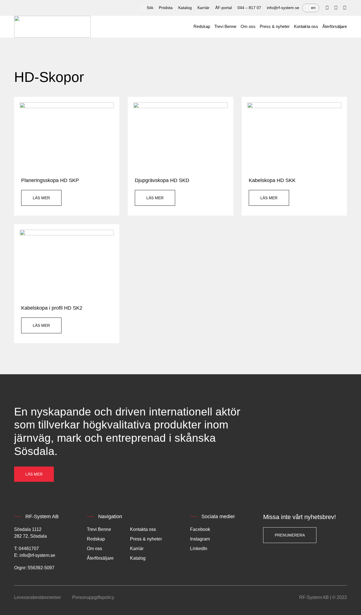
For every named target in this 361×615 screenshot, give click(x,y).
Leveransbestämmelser (37, 597)
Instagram (200, 539)
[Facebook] (327, 8)
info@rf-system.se (283, 7)
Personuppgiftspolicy (93, 597)
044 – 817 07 (249, 7)
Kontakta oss (306, 26)
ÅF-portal (223, 7)
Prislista (166, 7)
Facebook (200, 529)
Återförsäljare (334, 26)
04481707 (29, 548)
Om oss (248, 26)
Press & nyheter (275, 26)
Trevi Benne (225, 26)
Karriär (203, 7)
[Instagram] (344, 8)
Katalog (185, 7)
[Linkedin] (336, 8)
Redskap (201, 26)
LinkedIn (198, 548)
